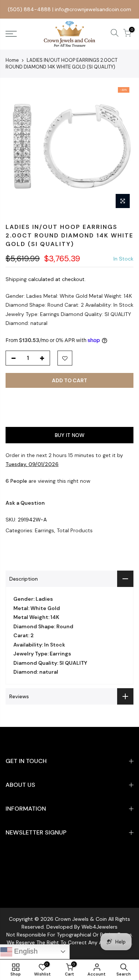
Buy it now (70, 435)
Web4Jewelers (100, 926)
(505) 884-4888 (29, 9)
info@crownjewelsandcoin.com (93, 9)
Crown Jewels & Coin (81, 919)
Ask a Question (25, 502)
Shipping (16, 279)
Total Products (75, 530)
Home (12, 60)
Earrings (44, 530)
